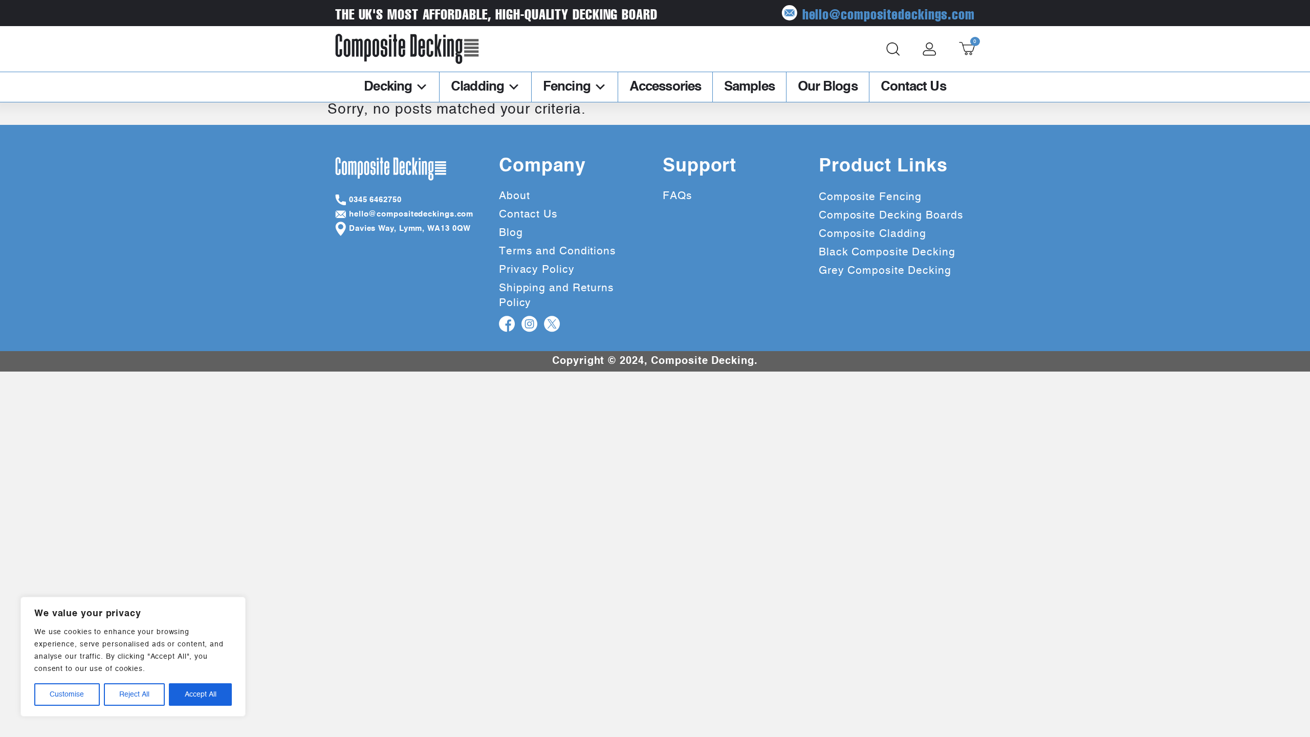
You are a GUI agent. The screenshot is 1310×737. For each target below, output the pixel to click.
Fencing (567, 87)
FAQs (677, 195)
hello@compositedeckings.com (888, 13)
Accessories (665, 87)
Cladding (477, 87)
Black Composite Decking (887, 252)
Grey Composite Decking (885, 270)
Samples (749, 87)
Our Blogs (828, 87)
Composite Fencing (870, 196)
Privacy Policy (537, 269)
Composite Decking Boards (891, 215)
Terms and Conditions (557, 251)
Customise (67, 694)
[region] (133, 657)
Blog (511, 232)
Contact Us (913, 87)
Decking (388, 87)
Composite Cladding (872, 233)
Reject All (134, 694)
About (514, 195)
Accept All (200, 694)
